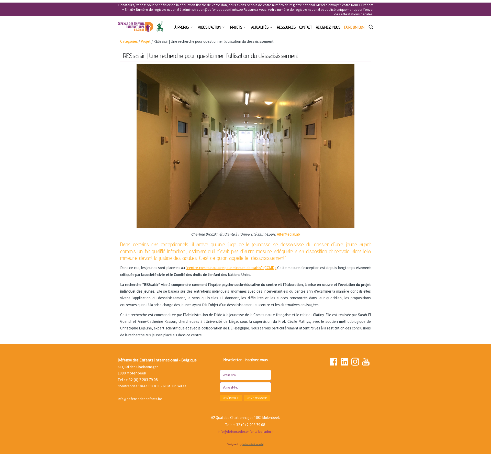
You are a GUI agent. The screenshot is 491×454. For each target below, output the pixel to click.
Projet (146, 41)
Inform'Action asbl (252, 444)
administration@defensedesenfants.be (212, 9)
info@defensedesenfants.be (140, 398)
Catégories (129, 41)
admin (268, 431)
